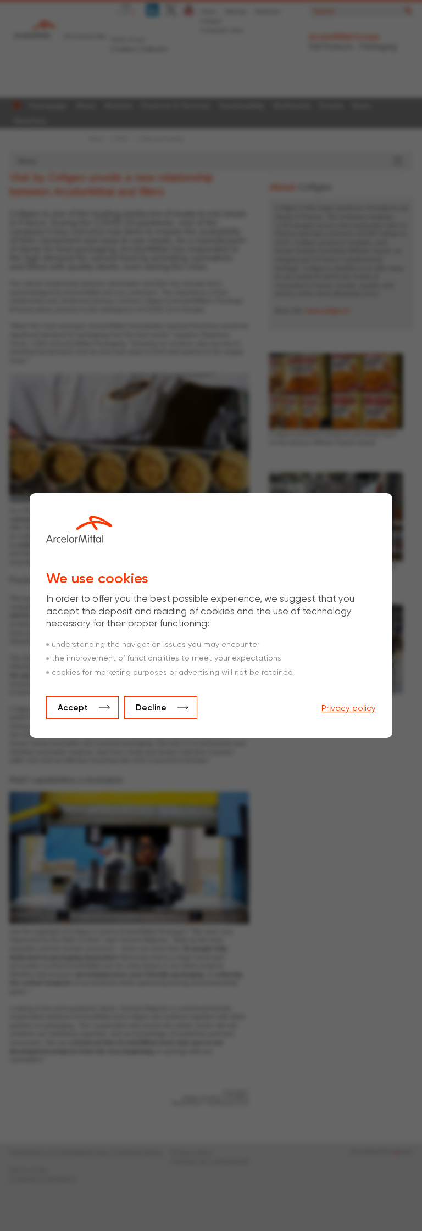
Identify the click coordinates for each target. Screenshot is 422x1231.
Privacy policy (348, 708)
